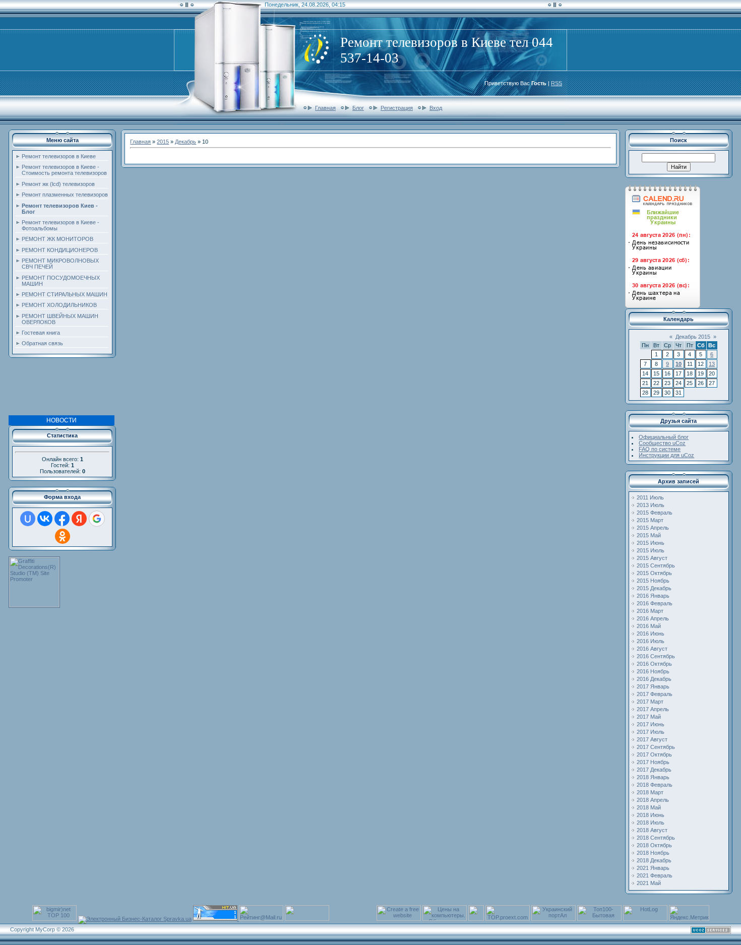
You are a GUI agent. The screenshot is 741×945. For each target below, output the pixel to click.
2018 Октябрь (654, 845)
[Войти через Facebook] (62, 518)
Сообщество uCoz (662, 443)
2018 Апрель (653, 800)
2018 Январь (653, 777)
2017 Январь (653, 686)
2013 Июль (650, 505)
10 (678, 364)
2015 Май (649, 535)
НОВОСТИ (61, 420)
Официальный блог (664, 437)
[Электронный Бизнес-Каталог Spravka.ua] (135, 919)
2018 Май (649, 807)
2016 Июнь (650, 634)
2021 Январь (653, 868)
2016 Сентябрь (656, 656)
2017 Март (650, 702)
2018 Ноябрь (653, 853)
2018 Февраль (654, 785)
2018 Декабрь (654, 860)
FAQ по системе (660, 449)
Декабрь (185, 142)
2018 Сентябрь (656, 838)
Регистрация (397, 108)
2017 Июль (650, 732)
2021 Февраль (654, 875)
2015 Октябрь (654, 573)
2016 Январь (653, 596)
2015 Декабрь (654, 588)
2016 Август (652, 649)
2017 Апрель (653, 709)
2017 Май (649, 717)
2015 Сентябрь (656, 565)
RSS (556, 83)
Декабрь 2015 (692, 337)
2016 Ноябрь (653, 671)
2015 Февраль (654, 513)
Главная (325, 108)
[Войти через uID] (27, 518)
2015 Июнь (650, 543)
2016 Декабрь (654, 679)
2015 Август (652, 558)
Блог (358, 108)
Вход (435, 108)
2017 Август (652, 739)
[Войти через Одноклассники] (62, 536)
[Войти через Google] (97, 519)
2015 (163, 142)
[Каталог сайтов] (476, 919)
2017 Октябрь (654, 754)
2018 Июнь (650, 815)
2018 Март (650, 792)
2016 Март (650, 611)
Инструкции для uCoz (666, 455)
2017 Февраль (654, 694)
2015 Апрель (653, 528)
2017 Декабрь (654, 770)
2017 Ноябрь (653, 762)
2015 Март (650, 520)
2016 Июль (650, 641)
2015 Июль (650, 550)
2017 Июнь (650, 724)
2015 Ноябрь (653, 581)
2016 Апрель (653, 618)
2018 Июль (650, 823)
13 (712, 364)
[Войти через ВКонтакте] (44, 518)
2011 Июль (650, 497)
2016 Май (649, 626)
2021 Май (649, 883)
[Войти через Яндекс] (79, 518)
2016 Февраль (654, 603)
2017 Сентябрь (656, 747)
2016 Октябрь (654, 664)
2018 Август (652, 830)
